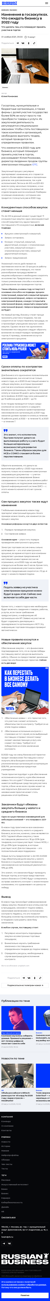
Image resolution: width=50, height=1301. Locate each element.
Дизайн (5, 1207)
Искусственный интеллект (14, 1185)
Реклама (5, 1180)
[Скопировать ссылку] (34, 43)
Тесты (4, 1169)
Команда (6, 1121)
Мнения (5, 10)
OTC (34, 164)
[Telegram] (3, 1243)
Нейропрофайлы (10, 1155)
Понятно (25, 1295)
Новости (5, 1142)
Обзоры (5, 1160)
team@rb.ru (7, 1237)
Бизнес (13, 10)
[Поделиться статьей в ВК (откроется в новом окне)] (23, 43)
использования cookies (13, 1285)
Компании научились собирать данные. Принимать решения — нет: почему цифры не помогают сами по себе (17, 1040)
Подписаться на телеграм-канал (24, 985)
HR (2, 1212)
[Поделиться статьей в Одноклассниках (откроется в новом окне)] (28, 43)
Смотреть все (8, 1217)
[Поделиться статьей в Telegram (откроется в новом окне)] (17, 43)
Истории (5, 1146)
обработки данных (37, 1285)
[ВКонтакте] (9, 1243)
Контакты (6, 1130)
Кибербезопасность (11, 1203)
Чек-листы (6, 1164)
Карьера (5, 1198)
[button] (47, 3)
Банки (4, 1189)
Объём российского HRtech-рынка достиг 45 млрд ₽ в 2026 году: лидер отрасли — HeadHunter (17, 1097)
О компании (7, 1126)
